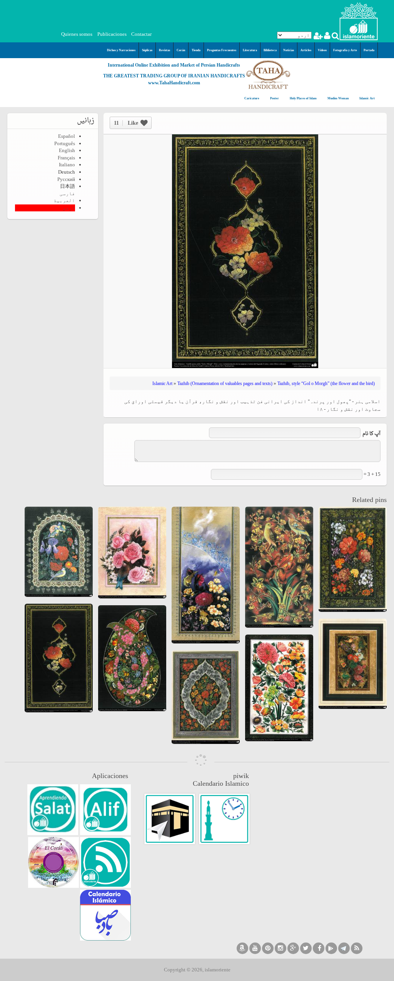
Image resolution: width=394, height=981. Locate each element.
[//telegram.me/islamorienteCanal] (344, 948)
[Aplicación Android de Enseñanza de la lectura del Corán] (105, 809)
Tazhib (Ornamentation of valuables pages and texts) (224, 383)
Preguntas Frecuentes (221, 50)
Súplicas (147, 50)
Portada (369, 50)
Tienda (196, 50)
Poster (274, 98)
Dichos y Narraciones (121, 50)
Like (126, 123)
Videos (322, 50)
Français (66, 158)
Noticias (288, 50)
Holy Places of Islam (303, 98)
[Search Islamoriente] (335, 37)
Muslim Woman (338, 98)
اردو (69, 208)
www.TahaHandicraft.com (174, 82)
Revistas (164, 50)
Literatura (250, 50)
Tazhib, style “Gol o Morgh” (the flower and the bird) (326, 383)
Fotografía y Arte (345, 50)
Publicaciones (112, 34)
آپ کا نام (371, 434)
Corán (181, 50)
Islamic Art (367, 98)
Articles (306, 50)
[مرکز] (358, 20)
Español (66, 136)
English (67, 150)
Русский (66, 179)
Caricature (251, 98)
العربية (64, 200)
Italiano (67, 164)
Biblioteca (270, 50)
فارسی (67, 193)
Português (64, 143)
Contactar (141, 34)
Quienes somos (76, 34)
